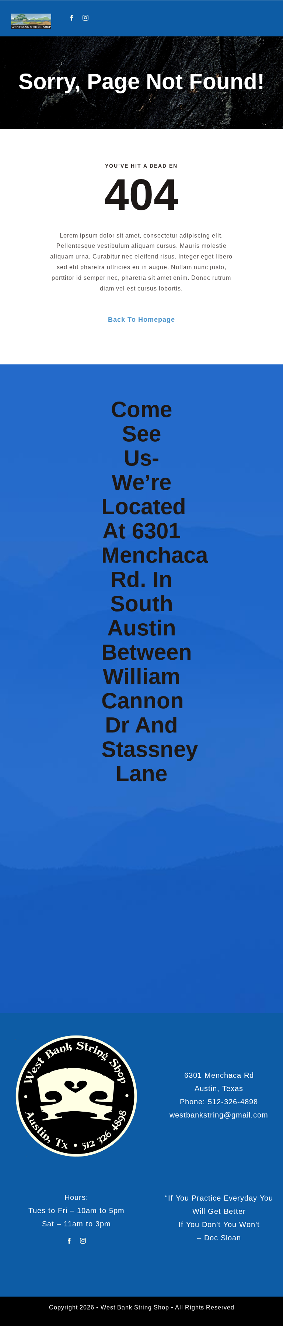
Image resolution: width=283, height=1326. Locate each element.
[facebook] (72, 18)
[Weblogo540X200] (31, 16)
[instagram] (86, 18)
